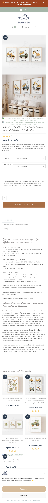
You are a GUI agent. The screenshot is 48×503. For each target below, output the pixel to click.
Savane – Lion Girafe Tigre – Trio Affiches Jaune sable (12, 461)
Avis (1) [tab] (6, 229)
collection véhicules (20, 345)
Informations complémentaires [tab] (16, 224)
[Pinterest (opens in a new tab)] (25, 10)
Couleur (7, 165)
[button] (44, 473)
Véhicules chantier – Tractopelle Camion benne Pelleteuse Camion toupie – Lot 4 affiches (35, 401)
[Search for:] (35, 27)
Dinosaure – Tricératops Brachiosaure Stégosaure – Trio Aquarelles (12, 441)
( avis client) (15, 136)
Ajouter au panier (24, 205)
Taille (6, 158)
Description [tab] (8, 220)
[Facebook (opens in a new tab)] (21, 10)
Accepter (24, 489)
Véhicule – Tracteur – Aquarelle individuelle (35, 439)
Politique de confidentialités (30, 500)
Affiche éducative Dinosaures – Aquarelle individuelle (12, 400)
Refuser (24, 495)
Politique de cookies (13, 500)
